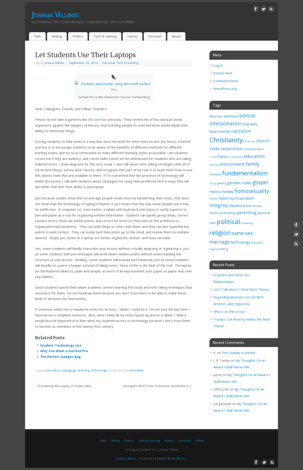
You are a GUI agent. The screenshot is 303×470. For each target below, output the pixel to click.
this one (94, 119)
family (252, 164)
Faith (37, 36)
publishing (247, 223)
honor (213, 198)
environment (232, 164)
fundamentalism (245, 173)
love (249, 206)
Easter (222, 156)
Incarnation (244, 198)
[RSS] (271, 10)
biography (249, 124)
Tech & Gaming (105, 36)
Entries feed (222, 73)
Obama (214, 213)
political (228, 221)
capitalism (241, 131)
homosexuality (251, 191)
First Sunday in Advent (239, 352)
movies (257, 206)
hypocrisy (226, 198)
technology (99, 370)
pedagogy (69, 370)
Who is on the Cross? (229, 311)
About (176, 36)
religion (220, 232)
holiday (228, 191)
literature (236, 205)
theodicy (257, 242)
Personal (154, 36)
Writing (57, 36)
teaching (84, 370)
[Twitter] (263, 10)
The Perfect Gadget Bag (60, 356)
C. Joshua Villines (52, 63)
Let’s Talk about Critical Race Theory (241, 289)
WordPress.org (225, 88)
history (215, 191)
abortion (215, 116)
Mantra (162, 458)
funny (212, 183)
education (53, 370)
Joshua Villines (55, 14)
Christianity (226, 139)
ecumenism (236, 157)
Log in (217, 65)
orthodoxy (228, 213)
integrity (218, 205)
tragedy (213, 249)
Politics (78, 36)
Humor (132, 36)
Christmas (249, 141)
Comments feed (225, 81)
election (214, 164)
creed (212, 157)
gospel (260, 182)
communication (254, 149)
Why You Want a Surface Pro (64, 351)
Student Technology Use (60, 345)
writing (223, 249)
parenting (246, 212)
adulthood (230, 116)
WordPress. (179, 458)
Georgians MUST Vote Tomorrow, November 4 (157, 386)
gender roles (239, 182)
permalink (137, 370)
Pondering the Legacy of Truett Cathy (64, 386)
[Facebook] (255, 10)
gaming (221, 183)
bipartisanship (219, 131)
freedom (215, 174)
